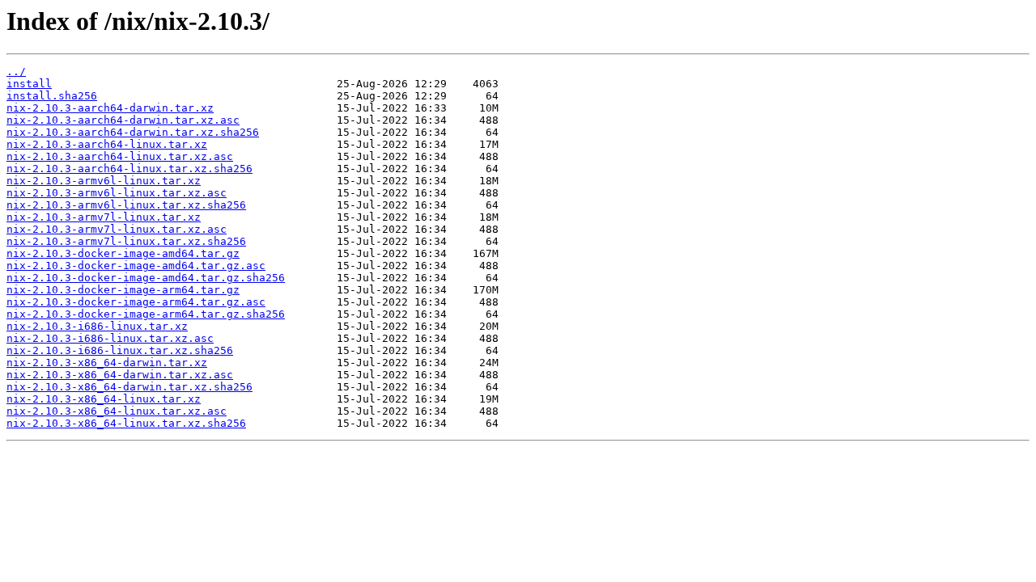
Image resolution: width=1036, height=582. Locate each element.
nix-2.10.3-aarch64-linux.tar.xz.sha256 (129, 168)
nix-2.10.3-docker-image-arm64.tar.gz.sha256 (145, 314)
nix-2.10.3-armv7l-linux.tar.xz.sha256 (126, 241)
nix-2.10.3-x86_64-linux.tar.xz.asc (116, 411)
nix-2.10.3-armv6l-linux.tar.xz (103, 181)
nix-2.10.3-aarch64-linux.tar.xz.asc (119, 156)
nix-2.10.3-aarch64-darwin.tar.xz (110, 108)
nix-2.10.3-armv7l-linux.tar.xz (103, 217)
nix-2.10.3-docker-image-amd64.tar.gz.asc (135, 265)
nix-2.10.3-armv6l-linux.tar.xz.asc (116, 193)
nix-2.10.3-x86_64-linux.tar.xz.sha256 (126, 423)
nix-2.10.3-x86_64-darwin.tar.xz (106, 362)
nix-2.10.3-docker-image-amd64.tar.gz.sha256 (145, 278)
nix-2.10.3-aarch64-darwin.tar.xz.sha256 (132, 132)
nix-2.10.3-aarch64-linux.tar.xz (106, 144)
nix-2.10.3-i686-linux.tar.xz (97, 326)
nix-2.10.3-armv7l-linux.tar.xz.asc (116, 229)
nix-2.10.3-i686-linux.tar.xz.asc (110, 338)
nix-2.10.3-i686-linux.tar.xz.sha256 (119, 350)
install (29, 84)
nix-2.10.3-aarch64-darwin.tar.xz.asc (123, 120)
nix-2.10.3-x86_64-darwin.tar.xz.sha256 (129, 387)
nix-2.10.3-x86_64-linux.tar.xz (103, 399)
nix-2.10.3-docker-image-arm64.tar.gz (123, 290)
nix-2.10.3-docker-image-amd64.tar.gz (123, 253)
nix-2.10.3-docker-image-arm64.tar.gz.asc (135, 302)
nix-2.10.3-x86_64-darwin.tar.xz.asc (119, 375)
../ (16, 71)
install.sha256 (51, 96)
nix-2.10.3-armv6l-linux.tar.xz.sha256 (126, 205)
